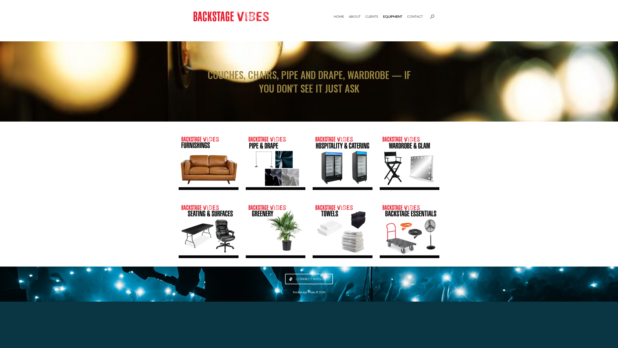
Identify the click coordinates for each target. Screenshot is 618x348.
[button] (432, 16)
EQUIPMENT (392, 16)
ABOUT (354, 16)
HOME (339, 16)
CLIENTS (371, 16)
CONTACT (415, 16)
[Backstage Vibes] (229, 16)
